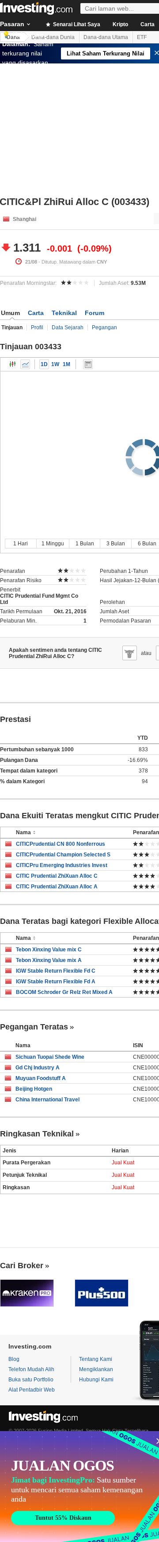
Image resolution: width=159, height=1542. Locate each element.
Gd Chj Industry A (37, 1068)
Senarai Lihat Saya (76, 24)
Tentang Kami (95, 1359)
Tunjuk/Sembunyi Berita (88, 364)
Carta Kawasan (25, 364)
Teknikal (64, 312)
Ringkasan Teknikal (37, 1133)
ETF (142, 37)
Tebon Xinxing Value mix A (49, 960)
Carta (36, 312)
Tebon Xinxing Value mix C (49, 949)
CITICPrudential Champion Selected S (63, 855)
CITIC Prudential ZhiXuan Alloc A (57, 886)
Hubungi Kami (96, 1379)
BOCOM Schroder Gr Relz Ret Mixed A (64, 992)
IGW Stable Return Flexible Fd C (55, 971)
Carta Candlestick (13, 364)
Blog (13, 1359)
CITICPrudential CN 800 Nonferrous (60, 844)
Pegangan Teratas (34, 1026)
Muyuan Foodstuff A (40, 1078)
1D (44, 364)
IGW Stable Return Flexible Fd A (55, 981)
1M (66, 364)
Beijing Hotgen (33, 1089)
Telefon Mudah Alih (31, 1369)
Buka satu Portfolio (30, 1379)
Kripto (120, 24)
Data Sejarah (67, 327)
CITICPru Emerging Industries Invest (61, 865)
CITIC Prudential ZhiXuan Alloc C (57, 876)
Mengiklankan (96, 1369)
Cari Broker (21, 1265)
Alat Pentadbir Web (31, 1390)
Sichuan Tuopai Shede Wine (49, 1057)
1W (55, 364)
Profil (37, 327)
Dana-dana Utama (105, 37)
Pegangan (104, 327)
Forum (94, 312)
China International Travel (47, 1099)
